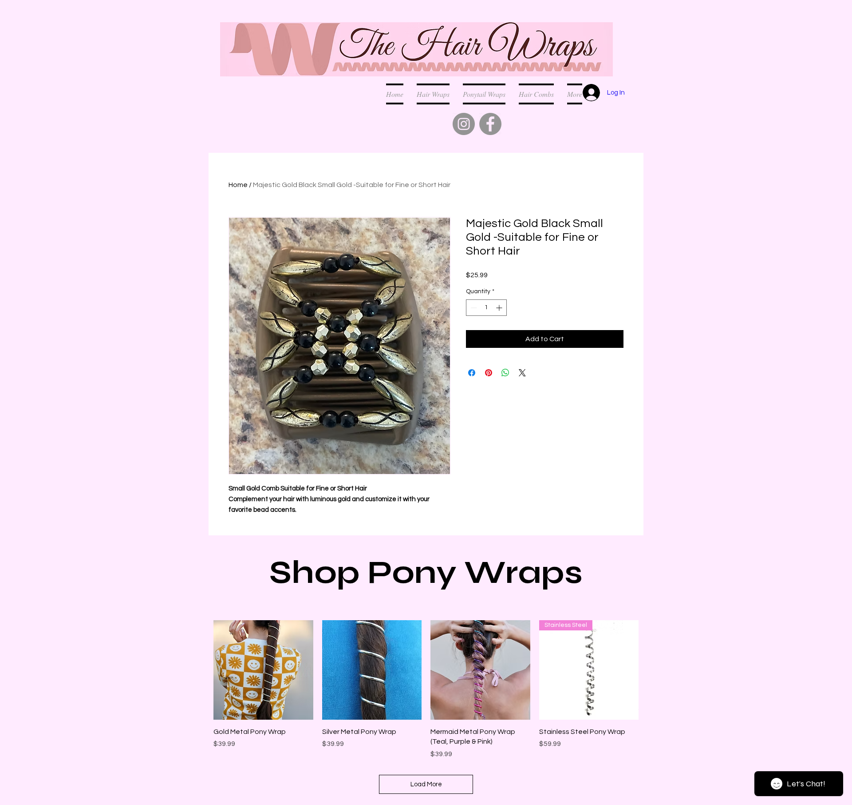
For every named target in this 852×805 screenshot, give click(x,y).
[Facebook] (490, 124)
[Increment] (499, 307)
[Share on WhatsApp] (505, 372)
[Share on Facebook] (471, 372)
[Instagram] (464, 124)
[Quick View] (263, 670)
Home (238, 184)
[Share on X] (522, 372)
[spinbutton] (486, 307)
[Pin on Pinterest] (488, 372)
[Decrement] (472, 307)
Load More (426, 784)
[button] (536, 94)
